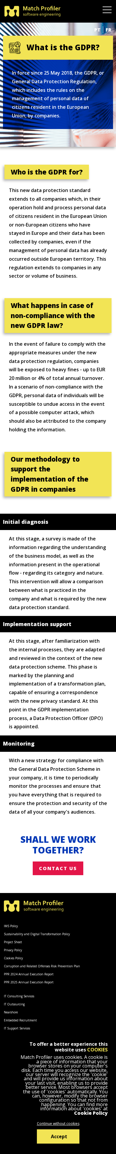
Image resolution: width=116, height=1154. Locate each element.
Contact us (58, 868)
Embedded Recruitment (20, 1020)
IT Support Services (17, 1028)
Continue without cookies (58, 1123)
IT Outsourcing (14, 1004)
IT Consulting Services (19, 996)
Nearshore (11, 1012)
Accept (59, 1136)
